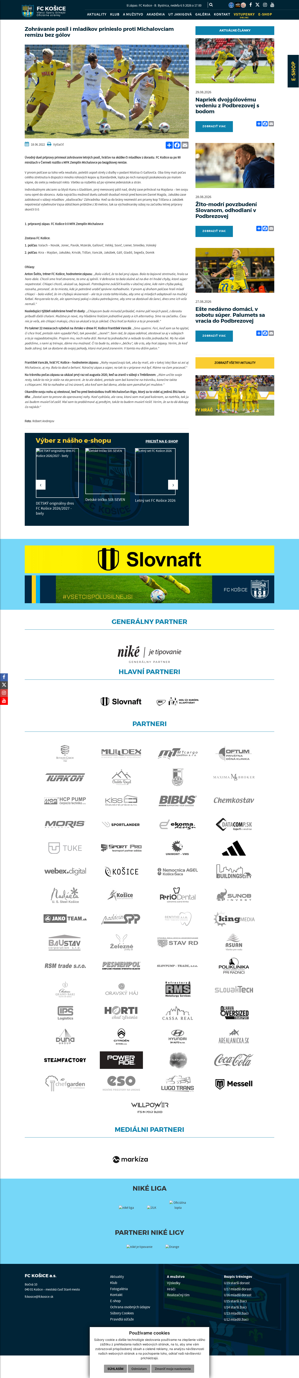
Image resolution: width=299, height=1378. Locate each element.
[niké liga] (126, 1213)
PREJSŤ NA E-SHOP (162, 441)
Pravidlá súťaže (122, 1319)
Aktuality (117, 1276)
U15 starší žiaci (235, 1301)
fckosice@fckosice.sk (39, 1297)
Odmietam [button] (139, 1369)
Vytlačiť (58, 145)
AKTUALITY (97, 14)
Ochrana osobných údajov (130, 1307)
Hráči (171, 1289)
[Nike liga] (238, 5)
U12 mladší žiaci (236, 1319)
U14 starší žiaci (235, 1307)
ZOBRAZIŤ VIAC (214, 126)
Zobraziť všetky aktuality (235, 363)
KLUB (115, 14)
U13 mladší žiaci (236, 1313)
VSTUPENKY (244, 15)
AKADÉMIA (156, 14)
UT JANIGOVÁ (180, 14)
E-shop (115, 1300)
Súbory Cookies (122, 1313)
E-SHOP (293, 71)
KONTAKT (222, 14)
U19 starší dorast (237, 1283)
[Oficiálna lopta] (178, 1209)
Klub (113, 1282)
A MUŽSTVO (133, 14)
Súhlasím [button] (115, 1369)
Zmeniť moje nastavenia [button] (173, 1369)
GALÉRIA (202, 14)
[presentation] (41, 485)
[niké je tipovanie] (139, 1250)
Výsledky (173, 1283)
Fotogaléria (119, 1288)
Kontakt (116, 1294)
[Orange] (172, 1247)
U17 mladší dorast (238, 1289)
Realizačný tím (178, 1295)
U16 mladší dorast (238, 1295)
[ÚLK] (231, 5)
